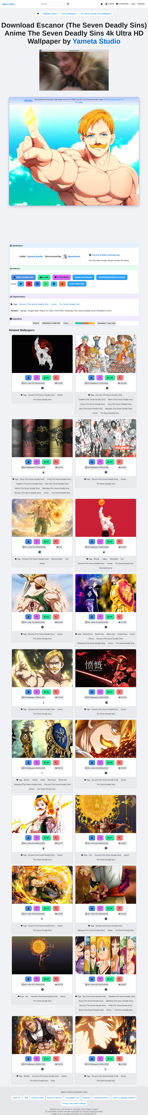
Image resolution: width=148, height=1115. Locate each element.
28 (47, 979)
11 (47, 542)
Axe (90, 855)
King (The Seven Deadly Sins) (119, 404)
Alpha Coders (8, 4)
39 (111, 763)
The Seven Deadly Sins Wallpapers (96, 14)
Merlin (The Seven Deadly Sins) (120, 399)
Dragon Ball (33, 311)
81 (47, 378)
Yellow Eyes (87, 634)
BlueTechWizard (50, 552)
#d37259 (85, 323)
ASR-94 (113, 388)
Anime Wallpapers (69, 14)
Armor (132, 634)
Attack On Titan (46, 311)
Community (123, 4)
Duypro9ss (49, 773)
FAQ (26, 1098)
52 (111, 617)
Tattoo (104, 559)
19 (47, 908)
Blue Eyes (52, 780)
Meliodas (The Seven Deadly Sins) (80, 311)
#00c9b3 (78, 323)
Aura (53, 1081)
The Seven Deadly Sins (69, 304)
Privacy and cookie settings (74, 1103)
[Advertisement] (74, 224)
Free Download (24, 277)
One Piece (59, 311)
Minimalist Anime (105, 568)
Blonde (96, 559)
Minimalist (114, 559)
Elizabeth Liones (103, 311)
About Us (17, 1098)
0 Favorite (62, 277)
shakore (50, 702)
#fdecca (72, 323)
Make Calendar (83, 277)
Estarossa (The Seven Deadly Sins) (91, 643)
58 (47, 462)
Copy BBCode (77, 284)
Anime (54, 304)
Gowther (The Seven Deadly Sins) (92, 399)
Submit (110, 4)
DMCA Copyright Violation (124, 1098)
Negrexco (114, 702)
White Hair (111, 634)
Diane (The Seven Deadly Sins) (92, 404)
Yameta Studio (96, 41)
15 (47, 1059)
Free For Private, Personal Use (106, 255)
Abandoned (74, 256)
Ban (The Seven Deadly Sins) (90, 409)
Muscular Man (56, 559)
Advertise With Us (101, 1098)
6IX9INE (49, 472)
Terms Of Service (54, 1098)
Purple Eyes (122, 634)
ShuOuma (49, 388)
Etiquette (86, 1098)
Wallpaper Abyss (50, 14)
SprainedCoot (113, 552)
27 (111, 692)
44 (47, 617)
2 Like (45, 277)
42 (111, 542)
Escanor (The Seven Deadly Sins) (34, 304)
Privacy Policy (38, 1098)
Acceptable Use (72, 1098)
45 (47, 692)
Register (141, 4)
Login (133, 4)
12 (111, 979)
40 (47, 838)
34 (111, 908)
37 (111, 462)
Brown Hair (99, 634)
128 (111, 378)
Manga (23, 311)
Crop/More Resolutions (111, 277)
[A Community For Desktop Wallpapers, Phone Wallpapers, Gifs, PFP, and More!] (38, 14)
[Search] (68, 4)
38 (47, 763)
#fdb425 (91, 323)
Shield (91, 639)
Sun (66, 559)
